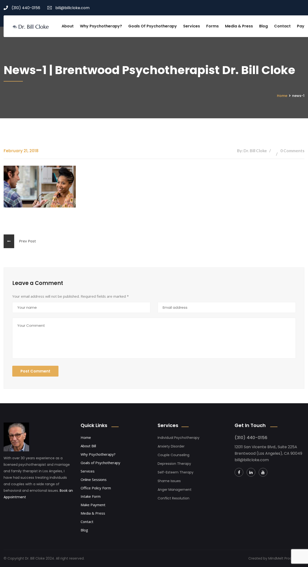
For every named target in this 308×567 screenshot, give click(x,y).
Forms (212, 26)
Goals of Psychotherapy (152, 26)
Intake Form (91, 496)
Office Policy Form (96, 487)
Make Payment (93, 504)
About (68, 26)
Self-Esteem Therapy (175, 472)
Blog (263, 26)
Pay (300, 26)
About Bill (88, 445)
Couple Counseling (173, 455)
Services (191, 26)
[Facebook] (239, 472)
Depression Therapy (174, 463)
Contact (282, 26)
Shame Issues (169, 481)
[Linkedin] (251, 472)
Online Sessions (94, 479)
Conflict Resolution (173, 498)
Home (282, 95)
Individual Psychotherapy (178, 437)
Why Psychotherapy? (101, 26)
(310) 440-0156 (26, 8)
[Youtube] (263, 472)
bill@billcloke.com (72, 8)
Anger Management (175, 489)
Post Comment (35, 371)
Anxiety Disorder (171, 446)
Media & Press (239, 26)
